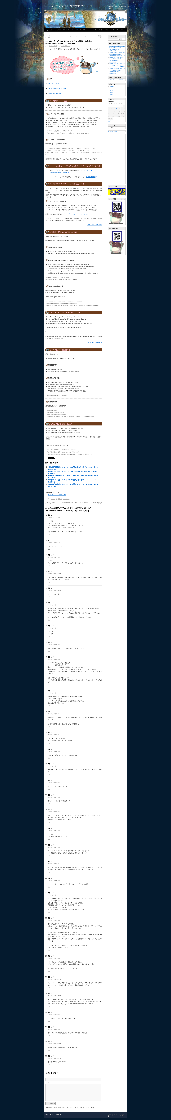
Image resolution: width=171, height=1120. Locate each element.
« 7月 (109, 121)
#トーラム (87, 170)
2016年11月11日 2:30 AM (54, 920)
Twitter (64, 30)
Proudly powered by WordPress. (117, 1116)
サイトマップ (119, 30)
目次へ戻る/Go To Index (94, 225)
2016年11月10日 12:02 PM (54, 590)
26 (116, 116)
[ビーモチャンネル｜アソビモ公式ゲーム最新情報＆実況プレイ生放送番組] (116, 191)
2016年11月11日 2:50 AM (54, 958)
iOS (56, 499)
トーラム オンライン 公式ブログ (63, 6)
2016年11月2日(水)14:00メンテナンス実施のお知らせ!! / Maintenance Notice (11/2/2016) (117, 65)
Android (53, 499)
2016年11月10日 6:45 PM (54, 766)
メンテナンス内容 (53, 83)
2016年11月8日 (90, 177)
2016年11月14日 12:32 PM (54, 1058)
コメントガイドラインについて (106, 30)
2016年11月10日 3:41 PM (54, 693)
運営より (60, 499)
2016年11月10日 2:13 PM (54, 628)
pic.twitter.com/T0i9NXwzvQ (58, 172)
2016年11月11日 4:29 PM (54, 1014)
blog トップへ (50, 30)
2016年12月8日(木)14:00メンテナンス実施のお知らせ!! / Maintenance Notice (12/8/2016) (117, 54)
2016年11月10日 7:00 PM (54, 797)
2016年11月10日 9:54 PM (54, 880)
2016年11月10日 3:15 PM (54, 644)
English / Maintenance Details (57, 88)
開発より (112, 94)
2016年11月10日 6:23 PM (54, 751)
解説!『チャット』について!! (57, 495)
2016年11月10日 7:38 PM (54, 811)
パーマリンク (66, 499)
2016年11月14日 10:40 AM (54, 1043)
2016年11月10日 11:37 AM (54, 573)
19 (116, 114)
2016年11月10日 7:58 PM (54, 847)
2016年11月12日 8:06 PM (54, 1029)
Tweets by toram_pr (112, 131)
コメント (47, 1082)
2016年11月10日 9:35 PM (54, 863)
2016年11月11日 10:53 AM (54, 996)
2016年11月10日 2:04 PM (54, 605)
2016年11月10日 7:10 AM (54, 557)
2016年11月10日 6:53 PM (54, 782)
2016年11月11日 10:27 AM (54, 979)
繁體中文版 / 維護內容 (54, 93)
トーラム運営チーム (65, 46)
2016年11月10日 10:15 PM (54, 895)
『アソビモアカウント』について (87, 30)
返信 (49, 534)
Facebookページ (72, 30)
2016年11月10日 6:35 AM (54, 542)
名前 (46, 1077)
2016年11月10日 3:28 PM (54, 659)
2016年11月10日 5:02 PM (54, 714)
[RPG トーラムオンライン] (116, 225)
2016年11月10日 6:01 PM (54, 735)
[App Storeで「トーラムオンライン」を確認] (116, 254)
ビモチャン (112, 90)
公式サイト (58, 30)
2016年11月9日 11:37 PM (54, 517)
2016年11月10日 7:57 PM (54, 830)
